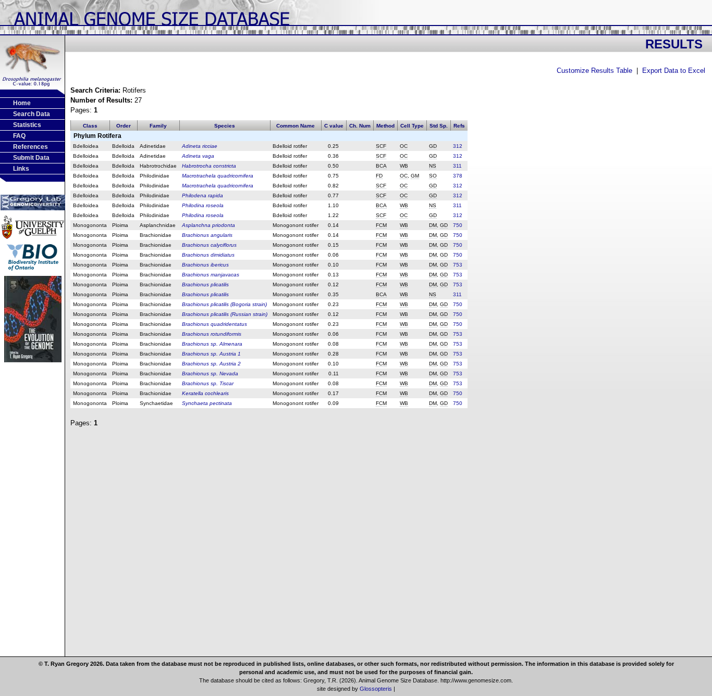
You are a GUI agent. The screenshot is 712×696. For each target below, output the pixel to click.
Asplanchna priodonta (208, 225)
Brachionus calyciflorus (209, 245)
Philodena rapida (202, 195)
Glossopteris (376, 689)
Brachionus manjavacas (210, 274)
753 (457, 265)
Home (22, 103)
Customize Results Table (594, 70)
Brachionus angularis (207, 235)
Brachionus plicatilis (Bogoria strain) (224, 304)
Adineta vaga (198, 156)
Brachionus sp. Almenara (212, 344)
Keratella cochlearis (205, 393)
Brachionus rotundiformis (211, 334)
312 (457, 146)
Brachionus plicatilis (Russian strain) (224, 314)
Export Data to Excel (673, 70)
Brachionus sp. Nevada (210, 373)
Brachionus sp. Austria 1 (211, 354)
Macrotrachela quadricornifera (217, 176)
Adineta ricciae (199, 146)
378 (457, 176)
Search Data (31, 114)
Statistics (27, 125)
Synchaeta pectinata (207, 403)
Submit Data (31, 157)
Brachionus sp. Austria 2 (211, 363)
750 (457, 225)
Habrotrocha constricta (209, 166)
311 (457, 166)
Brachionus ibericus (205, 265)
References (30, 146)
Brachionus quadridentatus (214, 324)
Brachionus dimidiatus (208, 255)
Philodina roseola (203, 205)
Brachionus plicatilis (205, 284)
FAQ (19, 136)
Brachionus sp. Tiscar (208, 383)
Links (21, 168)
